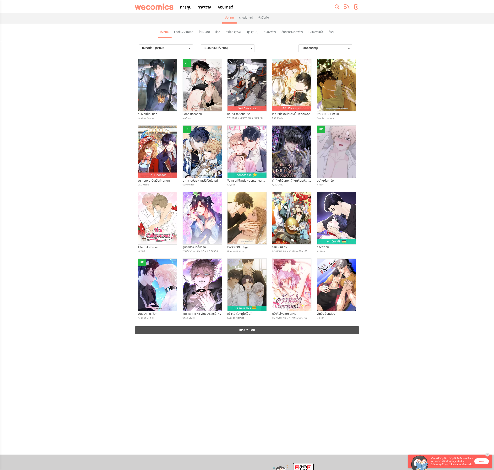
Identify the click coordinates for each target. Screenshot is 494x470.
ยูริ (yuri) (252, 32)
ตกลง (482, 461)
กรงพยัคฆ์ (323, 247)
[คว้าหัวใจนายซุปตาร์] (291, 285)
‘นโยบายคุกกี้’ (437, 464)
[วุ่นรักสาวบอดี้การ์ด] (202, 218)
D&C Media (277, 118)
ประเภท (229, 17)
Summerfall (188, 185)
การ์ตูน (186, 7)
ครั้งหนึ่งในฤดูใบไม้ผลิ (239, 313)
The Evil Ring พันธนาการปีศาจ (202, 313)
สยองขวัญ (270, 32)
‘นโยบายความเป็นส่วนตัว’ (461, 464)
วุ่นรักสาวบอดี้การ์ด (194, 247)
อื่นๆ (331, 32)
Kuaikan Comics (146, 118)
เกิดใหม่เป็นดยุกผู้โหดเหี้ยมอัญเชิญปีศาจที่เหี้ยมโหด (302, 180)
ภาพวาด (205, 7)
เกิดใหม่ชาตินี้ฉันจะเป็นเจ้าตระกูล (291, 114)
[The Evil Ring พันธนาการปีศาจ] (202, 285)
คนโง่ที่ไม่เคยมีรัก (147, 114)
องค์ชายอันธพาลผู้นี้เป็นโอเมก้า (201, 180)
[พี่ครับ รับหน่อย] (336, 285)
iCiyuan (231, 185)
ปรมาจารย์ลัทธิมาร (238, 114)
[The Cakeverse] (157, 218)
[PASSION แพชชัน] (336, 85)
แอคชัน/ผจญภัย (184, 32)
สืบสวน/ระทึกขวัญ (292, 32)
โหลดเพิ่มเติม (247, 330)
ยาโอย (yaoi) (234, 32)
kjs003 (320, 185)
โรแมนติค (204, 32)
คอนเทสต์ (225, 7)
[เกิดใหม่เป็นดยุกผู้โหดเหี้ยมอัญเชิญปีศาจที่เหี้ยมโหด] (291, 152)
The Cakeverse (148, 247)
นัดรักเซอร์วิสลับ (192, 114)
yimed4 (320, 318)
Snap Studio (189, 318)
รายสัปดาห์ (246, 17)
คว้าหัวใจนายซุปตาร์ (284, 313)
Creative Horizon (325, 118)
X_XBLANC (277, 185)
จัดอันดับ (263, 17)
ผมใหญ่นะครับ (325, 180)
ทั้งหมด (164, 32)
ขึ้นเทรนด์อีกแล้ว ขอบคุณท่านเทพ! (247, 180)
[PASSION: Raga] (247, 218)
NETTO (141, 251)
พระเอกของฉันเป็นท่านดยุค (154, 180)
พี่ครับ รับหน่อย (326, 313)
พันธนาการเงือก (147, 313)
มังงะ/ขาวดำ (316, 32)
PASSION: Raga (238, 247)
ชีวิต (217, 32)
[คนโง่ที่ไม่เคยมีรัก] (157, 85)
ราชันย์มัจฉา (279, 247)
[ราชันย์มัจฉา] (291, 218)
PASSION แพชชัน (328, 114)
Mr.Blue (187, 118)
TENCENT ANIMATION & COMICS (245, 118)
